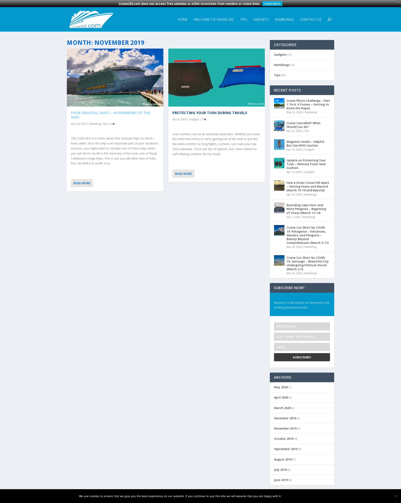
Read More (82, 183)
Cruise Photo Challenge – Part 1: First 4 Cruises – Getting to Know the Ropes (308, 104)
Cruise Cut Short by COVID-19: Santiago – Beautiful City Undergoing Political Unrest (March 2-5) (308, 263)
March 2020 (282, 408)
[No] (395, 496)
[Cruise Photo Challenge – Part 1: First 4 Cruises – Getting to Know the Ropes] (279, 103)
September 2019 (286, 449)
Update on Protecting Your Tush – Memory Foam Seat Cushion (306, 164)
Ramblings (284, 20)
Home (183, 20)
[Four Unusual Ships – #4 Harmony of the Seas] (115, 78)
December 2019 (285, 418)
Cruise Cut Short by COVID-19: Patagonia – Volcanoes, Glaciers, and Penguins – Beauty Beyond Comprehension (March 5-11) (308, 235)
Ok (288, 496)
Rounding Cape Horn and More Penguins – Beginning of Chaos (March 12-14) (306, 209)
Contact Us (310, 20)
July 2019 (280, 470)
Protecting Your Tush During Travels (210, 113)
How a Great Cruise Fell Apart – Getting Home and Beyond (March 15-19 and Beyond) (308, 186)
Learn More (272, 3)
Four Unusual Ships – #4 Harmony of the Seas (110, 115)
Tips (243, 20)
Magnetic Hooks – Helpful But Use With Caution (305, 143)
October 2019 (283, 439)
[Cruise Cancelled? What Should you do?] (279, 126)
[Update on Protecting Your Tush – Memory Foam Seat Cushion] (279, 163)
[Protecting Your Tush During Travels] (216, 78)
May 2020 (281, 387)
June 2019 (281, 480)
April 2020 (281, 397)
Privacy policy (308, 496)
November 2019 (285, 428)
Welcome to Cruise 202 (214, 20)
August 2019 (283, 459)
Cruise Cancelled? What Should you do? (304, 125)
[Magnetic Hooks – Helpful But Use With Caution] (279, 144)
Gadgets (261, 20)
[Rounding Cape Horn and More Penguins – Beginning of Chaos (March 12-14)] (279, 208)
